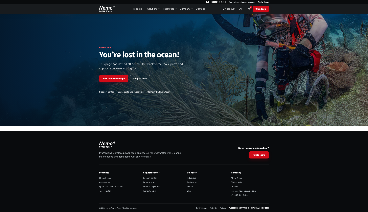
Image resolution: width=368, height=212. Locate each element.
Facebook (233, 208)
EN (240, 8)
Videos (190, 186)
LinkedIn (265, 208)
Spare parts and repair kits (131, 92)
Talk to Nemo (259, 155)
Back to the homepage (114, 78)
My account (229, 8)
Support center (106, 92)
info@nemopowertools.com (243, 191)
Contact (200, 8)
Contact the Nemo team (158, 92)
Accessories (104, 182)
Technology (192, 182)
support (251, 2)
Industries (191, 178)
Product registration (152, 186)
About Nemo (236, 178)
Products (137, 8)
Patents (213, 208)
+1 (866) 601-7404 (239, 195)
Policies (223, 208)
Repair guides (149, 182)
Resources (168, 8)
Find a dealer (263, 2)
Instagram (255, 208)
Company (185, 8)
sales (241, 2)
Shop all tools (140, 78)
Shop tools (260, 9)
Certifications (201, 208)
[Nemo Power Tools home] (107, 9)
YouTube (243, 208)
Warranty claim (149, 191)
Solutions (152, 8)
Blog (189, 191)
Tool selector (105, 191)
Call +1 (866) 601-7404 (216, 2)
